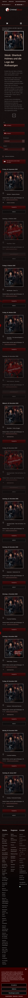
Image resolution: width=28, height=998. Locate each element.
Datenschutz (15, 996)
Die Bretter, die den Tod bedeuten (4, 866)
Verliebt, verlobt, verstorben (4, 956)
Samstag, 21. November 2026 (10, 498)
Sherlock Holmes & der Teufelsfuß (4, 921)
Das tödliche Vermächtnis (5, 853)
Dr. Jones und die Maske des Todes (4, 872)
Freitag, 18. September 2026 (10, 169)
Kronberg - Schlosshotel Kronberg (14, 797)
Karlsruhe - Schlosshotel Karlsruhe (14, 706)
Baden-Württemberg (14, 835)
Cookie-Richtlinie (8, 996)
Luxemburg (13, 847)
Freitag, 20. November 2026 (9, 448)
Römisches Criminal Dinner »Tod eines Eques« (5, 913)
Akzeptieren (14, 985)
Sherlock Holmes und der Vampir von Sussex (5, 936)
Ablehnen (14, 989)
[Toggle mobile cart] (7, 23)
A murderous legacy (5, 835)
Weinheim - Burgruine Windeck (13, 194)
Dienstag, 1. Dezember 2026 (10, 594)
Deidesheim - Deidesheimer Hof (13, 572)
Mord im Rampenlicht (5, 889)
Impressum (20, 996)
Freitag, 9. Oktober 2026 (8, 265)
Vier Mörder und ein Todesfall (5, 962)
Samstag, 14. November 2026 (10, 356)
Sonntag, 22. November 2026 (10, 547)
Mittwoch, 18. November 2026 (10, 403)
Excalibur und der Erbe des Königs (5, 879)
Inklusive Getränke (9, 156)
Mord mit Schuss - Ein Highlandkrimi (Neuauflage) (5, 901)
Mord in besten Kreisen (4, 894)
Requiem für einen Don (5, 906)
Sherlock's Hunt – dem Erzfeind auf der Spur (5, 950)
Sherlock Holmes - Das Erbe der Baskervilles (5, 928)
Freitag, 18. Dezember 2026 (9, 681)
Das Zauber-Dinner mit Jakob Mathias (5, 859)
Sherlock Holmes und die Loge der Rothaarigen (12, 197)
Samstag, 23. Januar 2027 (9, 773)
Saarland (13, 864)
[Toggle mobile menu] (21, 23)
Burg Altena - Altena (11, 243)
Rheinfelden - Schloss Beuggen (13, 428)
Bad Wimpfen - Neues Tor (12, 290)
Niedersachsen (14, 853)
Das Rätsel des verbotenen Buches (4, 848)
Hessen (12, 844)
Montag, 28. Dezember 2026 (9, 730)
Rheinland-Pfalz (13, 861)
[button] (26, 969)
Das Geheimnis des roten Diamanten (4, 841)
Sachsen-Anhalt (13, 870)
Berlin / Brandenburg (14, 839)
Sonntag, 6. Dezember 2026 (9, 636)
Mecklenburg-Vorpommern (14, 850)
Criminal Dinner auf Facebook (21, 877)
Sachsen (13, 867)
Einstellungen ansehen (14, 993)
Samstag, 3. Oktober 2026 (9, 218)
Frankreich (13, 842)
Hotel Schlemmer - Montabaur (13, 381)
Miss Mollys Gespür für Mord (4, 884)
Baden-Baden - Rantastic (12, 661)
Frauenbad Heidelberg (11, 619)
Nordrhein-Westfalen (13, 857)
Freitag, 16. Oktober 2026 (9, 312)
